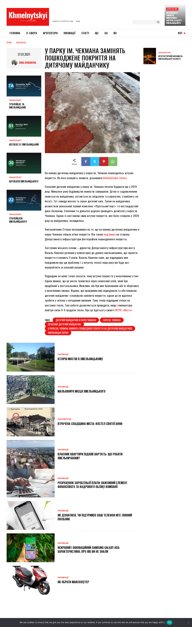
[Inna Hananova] (15, 63)
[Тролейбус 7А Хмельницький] (24, 86)
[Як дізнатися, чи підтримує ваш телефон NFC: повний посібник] (31, 515)
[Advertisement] (165, 88)
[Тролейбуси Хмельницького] (24, 200)
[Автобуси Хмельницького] (24, 163)
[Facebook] (85, 161)
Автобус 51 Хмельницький (24, 144)
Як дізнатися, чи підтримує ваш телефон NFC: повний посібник (95, 517)
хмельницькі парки (58, 332)
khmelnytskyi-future (115, 178)
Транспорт (15, 100)
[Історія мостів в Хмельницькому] (31, 357)
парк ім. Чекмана (112, 320)
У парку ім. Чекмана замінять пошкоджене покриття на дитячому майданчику (90, 328)
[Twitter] (94, 161)
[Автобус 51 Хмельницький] (24, 126)
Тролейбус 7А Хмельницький (17, 105)
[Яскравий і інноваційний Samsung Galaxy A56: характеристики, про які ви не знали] (31, 547)
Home (9, 42)
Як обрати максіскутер (73, 582)
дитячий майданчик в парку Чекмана (76, 320)
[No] (188, 622)
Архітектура (172, 9)
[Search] (158, 22)
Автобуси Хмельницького (23, 181)
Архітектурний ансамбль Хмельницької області (170, 57)
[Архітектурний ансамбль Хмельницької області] (149, 56)
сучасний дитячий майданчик (64, 324)
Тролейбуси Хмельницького (18, 220)
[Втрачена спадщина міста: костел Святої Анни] (31, 422)
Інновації (21, 42)
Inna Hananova (27, 62)
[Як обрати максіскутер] (31, 580)
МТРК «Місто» (123, 310)
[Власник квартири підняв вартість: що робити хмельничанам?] (31, 454)
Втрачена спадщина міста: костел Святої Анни (90, 423)
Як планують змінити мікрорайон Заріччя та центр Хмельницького (174, 18)
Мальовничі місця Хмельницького (82, 391)
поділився (110, 234)
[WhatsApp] (112, 161)
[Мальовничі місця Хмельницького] (31, 389)
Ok (169, 622)
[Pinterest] (103, 161)
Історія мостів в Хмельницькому (80, 359)
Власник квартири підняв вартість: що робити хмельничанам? (90, 456)
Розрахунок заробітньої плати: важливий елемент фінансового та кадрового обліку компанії (92, 484)
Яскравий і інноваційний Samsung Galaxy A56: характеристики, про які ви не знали (89, 549)
